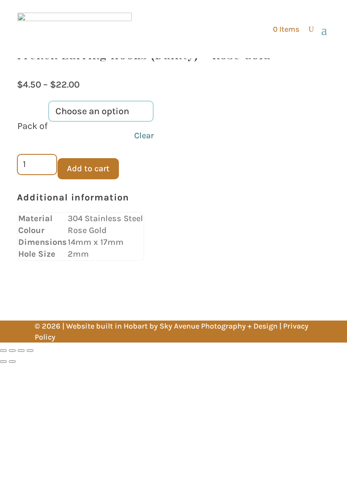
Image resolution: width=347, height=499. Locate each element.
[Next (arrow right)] (12, 361)
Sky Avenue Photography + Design (219, 326)
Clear (144, 135)
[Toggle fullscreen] (12, 350)
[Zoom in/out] (3, 350)
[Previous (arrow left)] (3, 361)
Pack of (32, 126)
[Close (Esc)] (30, 350)
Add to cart (88, 168)
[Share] (21, 350)
